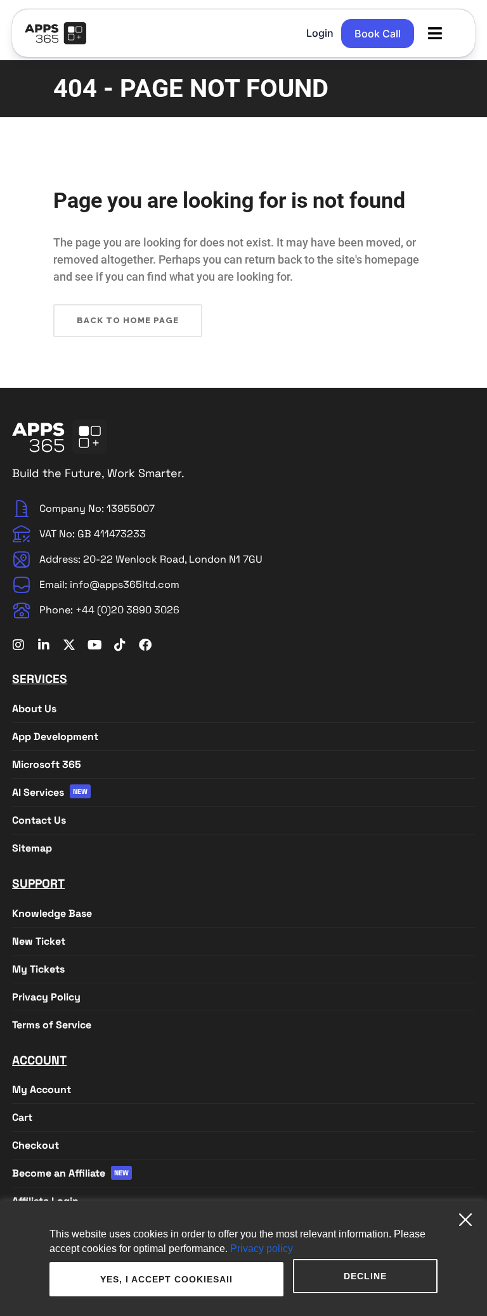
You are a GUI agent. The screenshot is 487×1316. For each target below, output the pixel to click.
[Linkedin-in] (43, 645)
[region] (243, 1258)
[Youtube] (94, 645)
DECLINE (365, 1276)
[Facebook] (145, 645)
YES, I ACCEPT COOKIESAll (166, 1279)
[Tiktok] (120, 645)
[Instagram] (18, 645)
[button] (435, 33)
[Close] (470, 1215)
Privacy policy (261, 1248)
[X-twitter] (69, 645)
